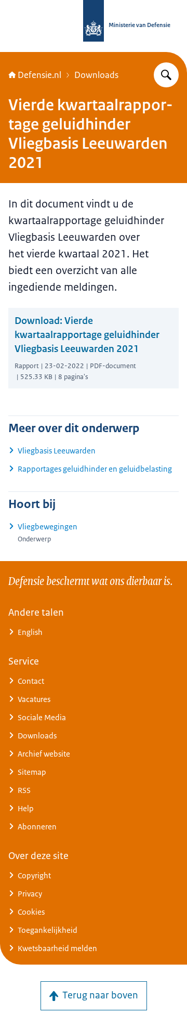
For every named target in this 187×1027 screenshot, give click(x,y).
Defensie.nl (39, 75)
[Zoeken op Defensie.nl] (166, 74)
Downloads (96, 75)
